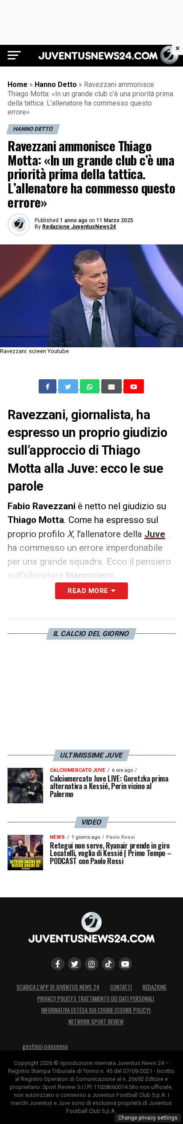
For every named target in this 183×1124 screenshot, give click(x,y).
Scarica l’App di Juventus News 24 (57, 987)
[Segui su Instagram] (91, 964)
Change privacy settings (148, 1118)
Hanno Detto (56, 84)
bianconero (89, 575)
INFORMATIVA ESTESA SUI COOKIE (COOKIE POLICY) (96, 1010)
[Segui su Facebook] (57, 964)
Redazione (155, 987)
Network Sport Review (95, 1022)
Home (18, 84)
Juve (154, 534)
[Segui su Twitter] (74, 964)
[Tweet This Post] (69, 386)
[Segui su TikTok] (108, 964)
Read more (88, 591)
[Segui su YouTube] (125, 964)
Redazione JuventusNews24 (79, 227)
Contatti (121, 987)
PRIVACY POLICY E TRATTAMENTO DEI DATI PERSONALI (95, 998)
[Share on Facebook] (48, 386)
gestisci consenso (45, 1046)
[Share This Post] (90, 386)
